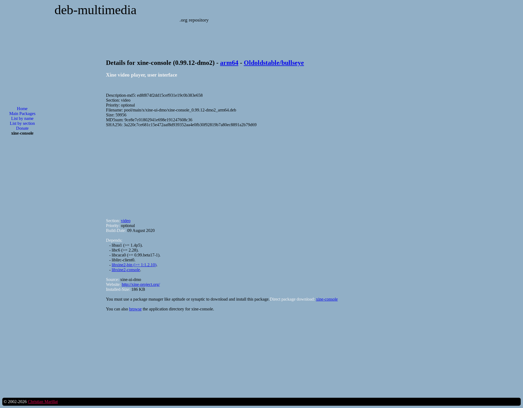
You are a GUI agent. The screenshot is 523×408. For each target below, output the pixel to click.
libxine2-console (126, 269)
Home (22, 108)
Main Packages (22, 113)
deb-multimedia (95, 9)
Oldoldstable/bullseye (274, 62)
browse (135, 309)
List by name (22, 118)
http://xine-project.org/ (141, 284)
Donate (22, 128)
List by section (22, 123)
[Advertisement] (22, 227)
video (125, 220)
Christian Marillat (43, 401)
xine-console (327, 299)
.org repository (194, 20)
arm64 (229, 62)
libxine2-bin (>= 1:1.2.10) (134, 264)
